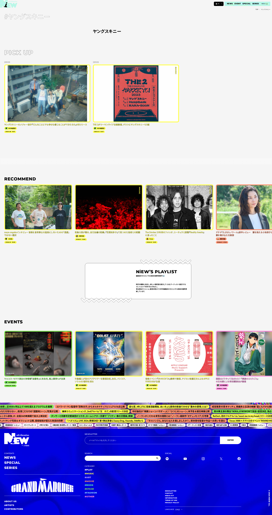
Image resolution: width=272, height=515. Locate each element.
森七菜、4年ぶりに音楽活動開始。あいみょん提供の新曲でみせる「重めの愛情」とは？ (146, 407)
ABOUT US (10, 502)
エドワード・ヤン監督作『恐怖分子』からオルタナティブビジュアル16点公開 (69, 407)
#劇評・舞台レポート (106, 425)
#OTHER (89, 497)
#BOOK (89, 485)
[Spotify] (167, 459)
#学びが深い (32, 425)
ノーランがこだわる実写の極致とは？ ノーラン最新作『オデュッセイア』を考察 (157, 416)
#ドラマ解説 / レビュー (144, 425)
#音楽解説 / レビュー (164, 425)
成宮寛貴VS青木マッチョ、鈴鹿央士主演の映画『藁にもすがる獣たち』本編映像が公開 (230, 407)
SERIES (255, 4)
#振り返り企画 (209, 425)
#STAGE (89, 489)
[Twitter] (221, 459)
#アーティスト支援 (182, 425)
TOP (257, 9)
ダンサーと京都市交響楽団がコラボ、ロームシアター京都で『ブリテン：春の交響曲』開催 (76, 416)
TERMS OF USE (171, 500)
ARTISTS (9, 505)
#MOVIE (89, 481)
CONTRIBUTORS (13, 509)
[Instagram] (203, 459)
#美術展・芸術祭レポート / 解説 (52, 425)
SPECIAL (246, 4)
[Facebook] (239, 459)
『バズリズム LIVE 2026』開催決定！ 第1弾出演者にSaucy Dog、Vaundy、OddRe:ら (92, 421)
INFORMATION (171, 498)
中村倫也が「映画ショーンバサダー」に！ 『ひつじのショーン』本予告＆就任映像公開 (153, 411)
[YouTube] (185, 459)
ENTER (230, 440)
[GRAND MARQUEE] (42, 485)
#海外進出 (197, 425)
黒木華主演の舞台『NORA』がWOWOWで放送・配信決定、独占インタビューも (231, 411)
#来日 (232, 425)
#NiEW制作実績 (90, 425)
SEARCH (88, 453)
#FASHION (91, 493)
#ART (88, 478)
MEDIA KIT (169, 496)
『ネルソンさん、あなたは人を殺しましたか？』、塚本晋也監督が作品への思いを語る (172, 421)
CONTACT (169, 493)
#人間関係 (222, 425)
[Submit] (157, 458)
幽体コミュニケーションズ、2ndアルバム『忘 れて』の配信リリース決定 (77, 411)
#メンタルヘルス (73, 425)
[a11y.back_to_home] (8, 4)
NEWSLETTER (91, 434)
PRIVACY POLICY (172, 503)
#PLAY (88, 470)
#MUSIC (89, 474)
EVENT (237, 4)
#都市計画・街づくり (125, 425)
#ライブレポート (18, 425)
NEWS (230, 4)
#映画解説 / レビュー (245, 425)
